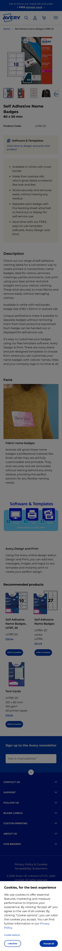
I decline (12, 943)
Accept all (48, 943)
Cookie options (12, 935)
